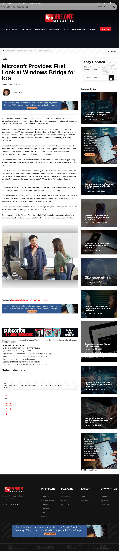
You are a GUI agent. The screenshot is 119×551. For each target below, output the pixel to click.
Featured (26, 29)
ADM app (105, 505)
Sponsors (65, 505)
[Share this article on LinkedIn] (6, 408)
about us (45, 496)
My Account (106, 501)
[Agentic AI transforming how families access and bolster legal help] (99, 181)
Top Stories (10, 29)
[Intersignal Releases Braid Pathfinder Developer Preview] (99, 108)
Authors (44, 505)
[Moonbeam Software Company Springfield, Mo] (16, 547)
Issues (63, 501)
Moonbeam (14, 504)
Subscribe (53, 29)
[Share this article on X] (10, 403)
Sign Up (105, 29)
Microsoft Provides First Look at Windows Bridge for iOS (26, 385)
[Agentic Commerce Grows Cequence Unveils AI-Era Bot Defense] (99, 379)
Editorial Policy (47, 501)
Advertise (45, 509)
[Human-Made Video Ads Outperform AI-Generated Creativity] (99, 304)
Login (93, 29)
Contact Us (105, 496)
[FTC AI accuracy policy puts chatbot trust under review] (99, 272)
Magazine (40, 29)
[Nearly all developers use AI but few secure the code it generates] (99, 413)
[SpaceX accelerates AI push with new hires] (99, 337)
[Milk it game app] (74, 547)
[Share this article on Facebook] (6, 403)
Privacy (44, 517)
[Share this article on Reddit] (10, 408)
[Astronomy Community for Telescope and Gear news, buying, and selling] (103, 547)
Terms (43, 513)
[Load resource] (40, 105)
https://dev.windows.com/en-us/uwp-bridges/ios (30, 300)
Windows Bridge (56, 385)
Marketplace (79, 29)
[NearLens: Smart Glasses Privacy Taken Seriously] (99, 359)
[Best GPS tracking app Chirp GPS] (45, 547)
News (66, 29)
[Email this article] (6, 414)
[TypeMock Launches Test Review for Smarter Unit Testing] (99, 242)
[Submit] (114, 7)
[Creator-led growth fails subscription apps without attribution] (99, 213)
